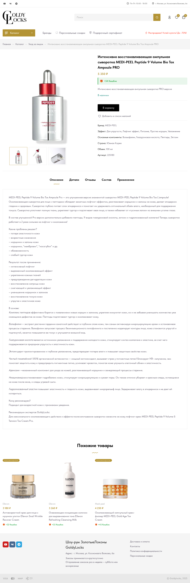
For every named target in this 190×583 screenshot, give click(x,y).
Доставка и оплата (140, 541)
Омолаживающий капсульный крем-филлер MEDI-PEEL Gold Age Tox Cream (115, 516)
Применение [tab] (125, 179)
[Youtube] (4, 4)
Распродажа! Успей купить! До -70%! (167, 32)
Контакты (135, 546)
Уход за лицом (35, 44)
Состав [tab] (106, 179)
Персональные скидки (141, 555)
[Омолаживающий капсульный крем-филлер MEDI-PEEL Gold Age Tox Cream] (115, 479)
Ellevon (6, 503)
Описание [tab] (56, 179)
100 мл (109, 149)
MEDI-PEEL (111, 125)
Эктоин (174, 137)
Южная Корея (114, 143)
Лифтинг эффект (131, 131)
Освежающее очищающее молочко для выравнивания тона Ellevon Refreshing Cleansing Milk (68, 516)
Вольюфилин (129, 137)
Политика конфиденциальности (146, 551)
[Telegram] (16, 4)
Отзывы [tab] (90, 179)
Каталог (19, 44)
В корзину (108, 107)
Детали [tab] (74, 179)
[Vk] (10, 4)
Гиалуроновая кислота (147, 137)
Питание (144, 131)
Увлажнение (174, 131)
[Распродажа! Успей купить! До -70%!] (146, 33)
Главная (7, 44)
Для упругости (114, 131)
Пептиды (165, 137)
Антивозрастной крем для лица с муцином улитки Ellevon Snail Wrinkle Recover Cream (23, 516)
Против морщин (158, 131)
